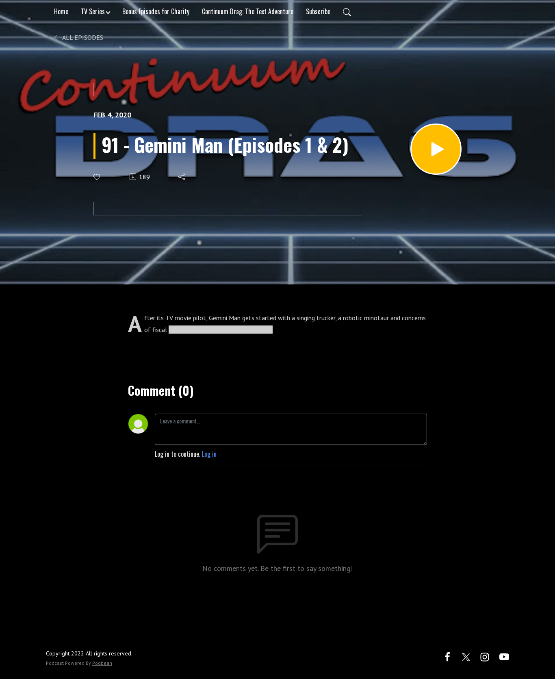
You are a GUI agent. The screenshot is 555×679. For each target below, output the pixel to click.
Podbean (102, 663)
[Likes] (97, 177)
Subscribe (318, 11)
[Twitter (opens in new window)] (466, 656)
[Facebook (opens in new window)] (447, 656)
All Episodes (82, 37)
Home (61, 11)
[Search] (347, 11)
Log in (209, 454)
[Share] (182, 177)
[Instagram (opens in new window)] (485, 656)
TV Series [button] (93, 11)
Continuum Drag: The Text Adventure (247, 11)
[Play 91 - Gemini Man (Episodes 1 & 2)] (436, 149)
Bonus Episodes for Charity (155, 11)
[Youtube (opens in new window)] (504, 656)
